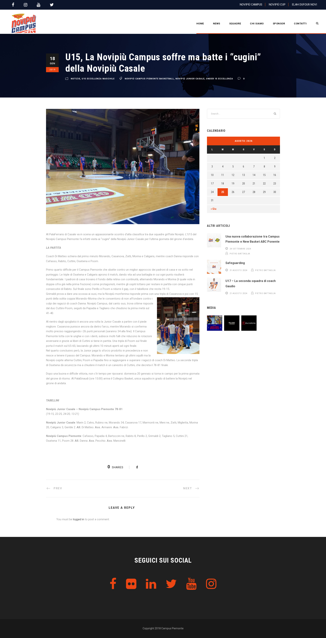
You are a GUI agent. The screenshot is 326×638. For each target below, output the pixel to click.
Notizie (75, 78)
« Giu (213, 208)
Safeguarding (235, 263)
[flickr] (131, 584)
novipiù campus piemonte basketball (149, 78)
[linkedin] (151, 584)
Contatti (300, 23)
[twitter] (52, 4)
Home (200, 23)
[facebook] (13, 4)
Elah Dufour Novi (304, 4)
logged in (78, 519)
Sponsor (279, 23)
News (216, 23)
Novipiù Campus (251, 4)
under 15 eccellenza (219, 78)
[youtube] (38, 4)
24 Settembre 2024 (240, 249)
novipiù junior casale (190, 78)
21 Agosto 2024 (238, 293)
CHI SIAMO (257, 23)
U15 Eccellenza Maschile (98, 78)
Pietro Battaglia (240, 253)
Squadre (235, 23)
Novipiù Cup (277, 4)
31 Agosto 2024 (238, 270)
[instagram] (25, 4)
